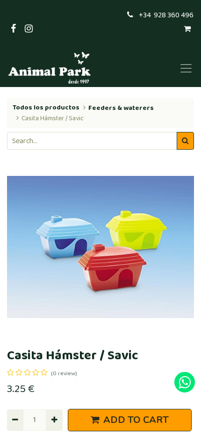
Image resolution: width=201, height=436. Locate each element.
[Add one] (54, 420)
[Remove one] (15, 420)
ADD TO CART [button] (136, 420)
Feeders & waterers (121, 108)
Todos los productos (46, 107)
